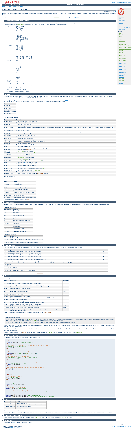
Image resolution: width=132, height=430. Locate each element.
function (66, 100)
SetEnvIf (33, 320)
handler (25, 162)
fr (115, 11)
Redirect (121, 42)
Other (120, 26)
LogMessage (121, 80)
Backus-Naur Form (8, 22)
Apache (3, 6)
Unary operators (122, 21)
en (113, 11)
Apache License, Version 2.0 (15, 427)
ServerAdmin (21, 154)
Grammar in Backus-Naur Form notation (124, 16)
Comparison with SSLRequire (124, 27)
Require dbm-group (122, 74)
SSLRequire (56, 17)
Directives (118, 2)
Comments (121, 83)
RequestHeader (122, 58)
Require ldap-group (122, 64)
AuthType (121, 52)
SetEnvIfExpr (122, 55)
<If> (120, 33)
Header (120, 57)
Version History (122, 29)
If (85, 315)
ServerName (21, 151)
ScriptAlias (122, 41)
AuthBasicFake (122, 44)
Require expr (76, 17)
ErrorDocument (122, 37)
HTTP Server (8, 6)
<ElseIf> (121, 34)
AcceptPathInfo (37, 136)
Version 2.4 (22, 6)
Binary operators (122, 20)
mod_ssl (29, 199)
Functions (121, 23)
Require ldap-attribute (123, 67)
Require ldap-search (123, 70)
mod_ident (28, 149)
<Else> (120, 36)
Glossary (125, 2)
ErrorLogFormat (36, 170)
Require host (121, 77)
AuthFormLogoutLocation (125, 49)
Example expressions (123, 24)
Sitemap (129, 2)
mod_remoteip (40, 173)
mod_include (122, 81)
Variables (120, 18)
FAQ (122, 2)
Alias (120, 39)
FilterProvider (123, 60)
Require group (121, 75)
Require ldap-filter (122, 69)
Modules (113, 2)
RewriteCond (122, 53)
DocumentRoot (21, 157)
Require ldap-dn (122, 66)
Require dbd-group (122, 72)
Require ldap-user (122, 63)
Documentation (15, 6)
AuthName (121, 50)
